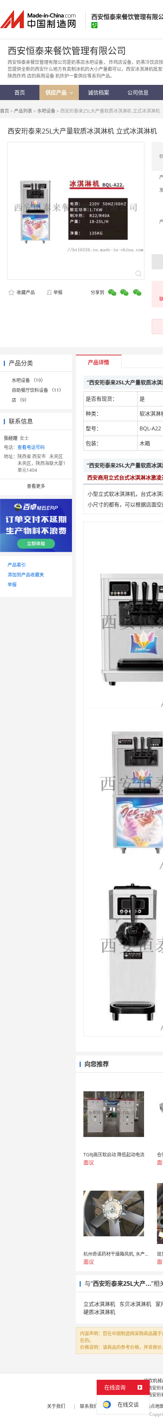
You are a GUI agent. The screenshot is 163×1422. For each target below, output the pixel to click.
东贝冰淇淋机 (135, 1303)
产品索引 (17, 565)
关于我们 (56, 1406)
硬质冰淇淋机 (99, 1311)
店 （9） (20, 400)
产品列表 (23, 111)
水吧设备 (46, 111)
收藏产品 (25, 292)
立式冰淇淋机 (99, 1303)
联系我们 (89, 1406)
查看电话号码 (31, 447)
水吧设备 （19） (28, 380)
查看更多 (36, 486)
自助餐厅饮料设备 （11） (38, 390)
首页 (4, 111)
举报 (58, 292)
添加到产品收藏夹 (26, 575)
